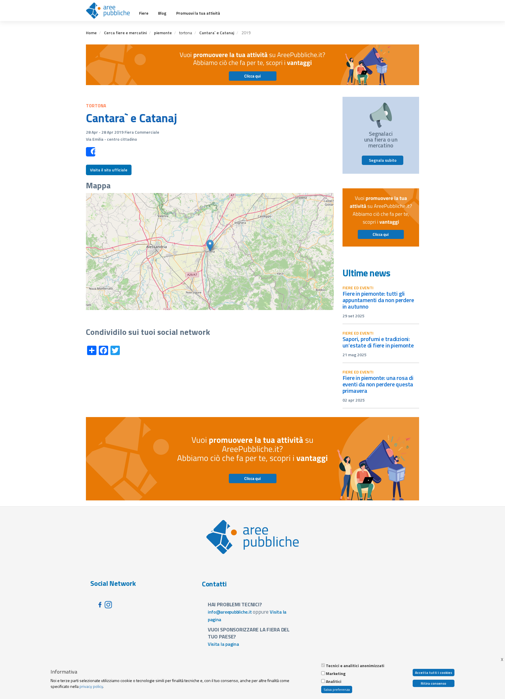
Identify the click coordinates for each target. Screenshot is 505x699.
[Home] (110, 10)
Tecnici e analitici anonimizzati (355, 666)
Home (91, 33)
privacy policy (91, 686)
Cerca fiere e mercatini (125, 33)
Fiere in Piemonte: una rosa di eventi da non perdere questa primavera (378, 384)
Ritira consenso (433, 683)
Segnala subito (383, 160)
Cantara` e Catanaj (216, 33)
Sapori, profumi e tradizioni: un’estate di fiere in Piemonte (378, 342)
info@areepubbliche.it (230, 611)
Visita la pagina (223, 644)
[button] (210, 246)
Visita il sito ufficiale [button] (108, 170)
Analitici (333, 681)
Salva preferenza (337, 689)
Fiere (143, 13)
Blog (162, 13)
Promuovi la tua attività (198, 13)
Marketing (335, 673)
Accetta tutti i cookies (433, 672)
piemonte (163, 33)
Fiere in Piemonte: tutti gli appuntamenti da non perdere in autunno (378, 300)
